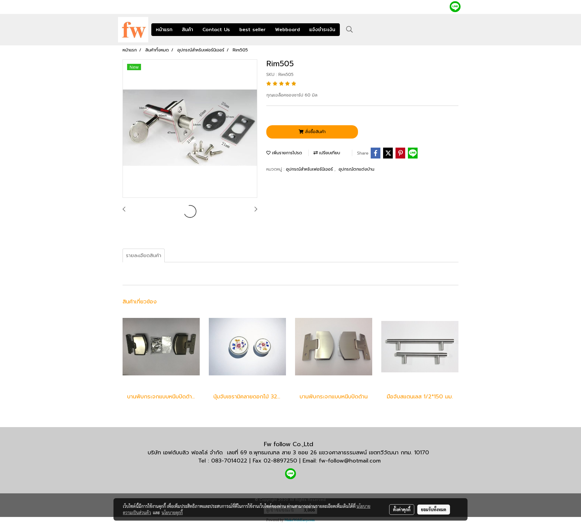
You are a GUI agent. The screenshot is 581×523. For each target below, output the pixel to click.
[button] (349, 29)
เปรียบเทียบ (329, 153)
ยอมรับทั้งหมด (433, 509)
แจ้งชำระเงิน (322, 29)
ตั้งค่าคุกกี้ (401, 509)
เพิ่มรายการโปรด (286, 153)
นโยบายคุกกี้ (172, 512)
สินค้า (187, 29)
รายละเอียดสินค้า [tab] (143, 255)
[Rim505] (190, 129)
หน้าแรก (164, 29)
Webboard (287, 29)
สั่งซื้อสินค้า (315, 132)
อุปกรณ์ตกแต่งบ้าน (356, 169)
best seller (252, 29)
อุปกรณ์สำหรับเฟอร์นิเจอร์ (310, 169)
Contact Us (216, 29)
